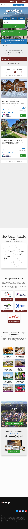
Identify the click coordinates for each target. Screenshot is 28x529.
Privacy (9, 521)
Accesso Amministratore (5, 523)
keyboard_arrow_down (9, 72)
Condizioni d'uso (15, 521)
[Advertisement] (14, 179)
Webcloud (6, 521)
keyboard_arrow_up (7, 72)
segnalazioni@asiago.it (20, 518)
